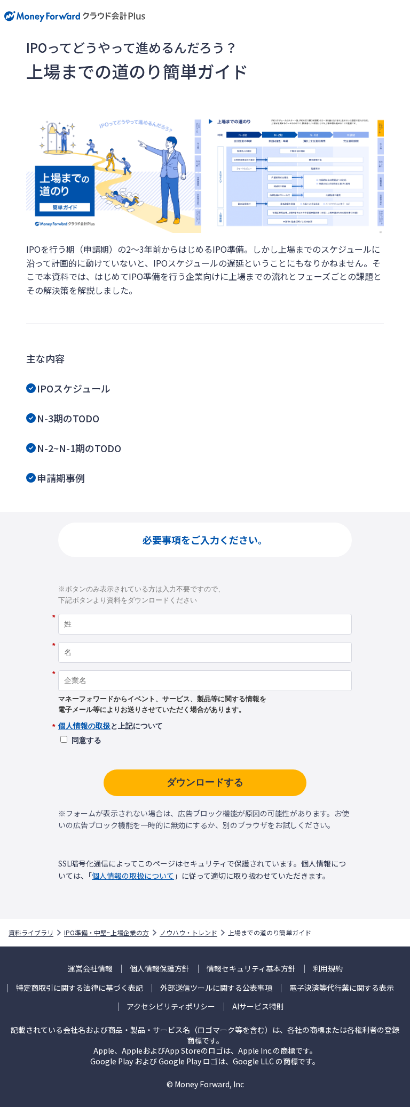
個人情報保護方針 (160, 969)
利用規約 (328, 969)
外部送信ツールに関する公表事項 (216, 988)
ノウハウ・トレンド (188, 932)
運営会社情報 (90, 969)
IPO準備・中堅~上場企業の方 (106, 932)
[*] (205, 610)
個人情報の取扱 (84, 725)
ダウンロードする (205, 782)
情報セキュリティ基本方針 (251, 969)
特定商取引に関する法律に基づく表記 (79, 988)
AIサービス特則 (258, 1006)
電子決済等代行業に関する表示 (341, 988)
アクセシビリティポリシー (171, 1006)
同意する (86, 740)
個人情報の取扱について (133, 875)
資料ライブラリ (31, 932)
